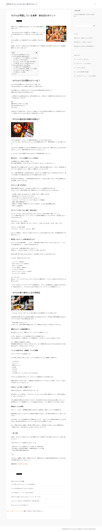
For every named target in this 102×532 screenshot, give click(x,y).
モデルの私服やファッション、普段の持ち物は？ (22, 492)
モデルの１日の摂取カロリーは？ (21, 54)
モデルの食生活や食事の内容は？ (21, 56)
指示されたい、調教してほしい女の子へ (83, 38)
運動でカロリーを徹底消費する (23, 66)
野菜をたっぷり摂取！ (21, 72)
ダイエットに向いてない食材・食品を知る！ (26, 61)
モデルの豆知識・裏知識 (82, 71)
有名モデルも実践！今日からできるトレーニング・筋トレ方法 (25, 496)
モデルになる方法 (81, 67)
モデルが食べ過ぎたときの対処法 (21, 65)
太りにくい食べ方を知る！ (22, 59)
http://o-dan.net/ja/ (23, 464)
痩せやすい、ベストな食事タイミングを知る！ (27, 58)
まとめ (14, 73)
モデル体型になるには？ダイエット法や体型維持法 (23, 484)
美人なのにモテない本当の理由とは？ (20, 505)
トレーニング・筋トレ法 (82, 59)
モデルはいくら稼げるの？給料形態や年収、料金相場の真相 (25, 501)
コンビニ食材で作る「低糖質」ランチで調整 (26, 68)
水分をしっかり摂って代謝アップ (23, 70)
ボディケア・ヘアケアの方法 (83, 63)
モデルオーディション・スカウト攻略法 (86, 76)
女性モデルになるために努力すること (22, 4)
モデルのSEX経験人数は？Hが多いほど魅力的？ (22, 488)
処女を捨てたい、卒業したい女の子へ (83, 42)
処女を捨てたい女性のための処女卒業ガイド (84, 46)
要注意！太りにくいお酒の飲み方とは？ (25, 63)
